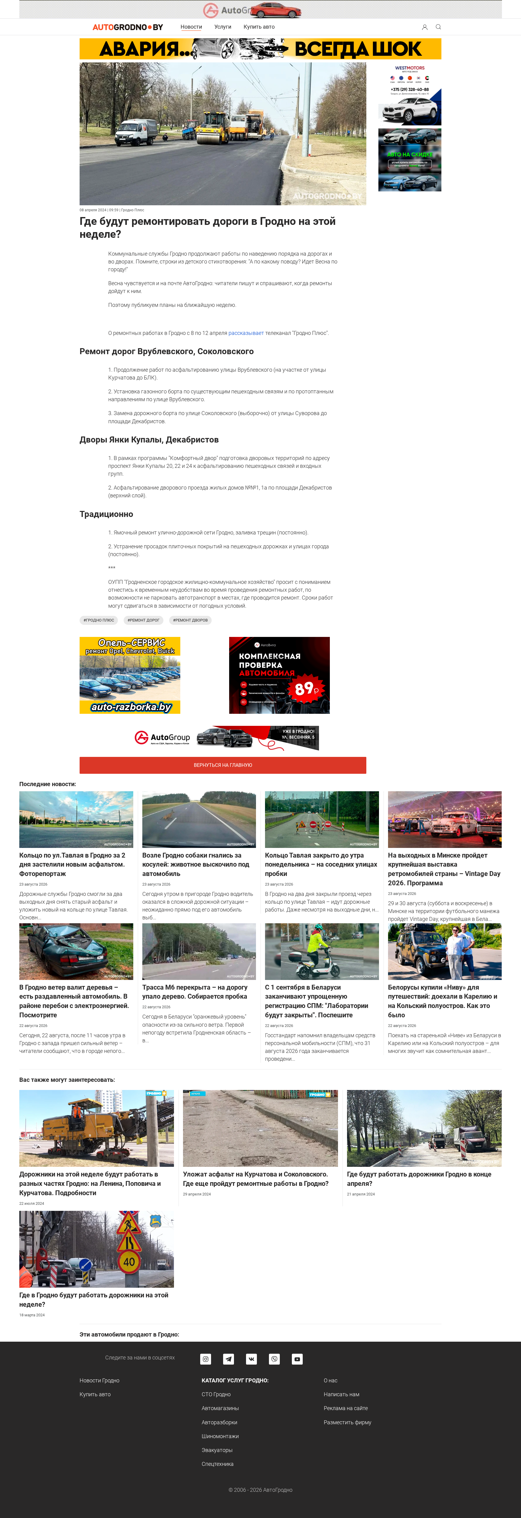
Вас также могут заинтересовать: (67, 1079)
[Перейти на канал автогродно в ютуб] (297, 1359)
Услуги (222, 27)
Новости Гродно (99, 1380)
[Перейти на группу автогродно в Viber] (274, 1359)
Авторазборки (219, 1422)
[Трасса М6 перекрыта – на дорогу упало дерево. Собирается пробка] (199, 951)
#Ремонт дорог (143, 620)
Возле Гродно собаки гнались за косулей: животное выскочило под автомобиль (195, 865)
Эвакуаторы (217, 1450)
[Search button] (425, 27)
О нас (330, 1380)
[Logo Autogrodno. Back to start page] (128, 26)
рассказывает (245, 333)
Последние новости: (47, 784)
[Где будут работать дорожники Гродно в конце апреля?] (424, 1128)
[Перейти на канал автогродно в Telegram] (228, 1359)
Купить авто (259, 27)
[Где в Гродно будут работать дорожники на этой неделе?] (96, 1249)
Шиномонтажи (220, 1436)
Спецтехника (218, 1464)
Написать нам (341, 1394)
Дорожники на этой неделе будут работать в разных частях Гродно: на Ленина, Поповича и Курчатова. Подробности (90, 1183)
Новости (191, 27)
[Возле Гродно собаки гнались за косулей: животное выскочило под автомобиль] (199, 819)
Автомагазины (220, 1408)
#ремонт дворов (190, 620)
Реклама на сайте (346, 1408)
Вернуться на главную (223, 765)
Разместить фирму (347, 1422)
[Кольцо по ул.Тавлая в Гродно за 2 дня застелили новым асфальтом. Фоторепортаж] (76, 819)
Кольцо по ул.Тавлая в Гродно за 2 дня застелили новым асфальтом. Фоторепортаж (72, 865)
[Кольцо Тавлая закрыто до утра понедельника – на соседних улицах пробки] (322, 819)
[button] (425, 26)
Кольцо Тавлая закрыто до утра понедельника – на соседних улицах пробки (321, 865)
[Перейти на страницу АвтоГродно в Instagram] (205, 1359)
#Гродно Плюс (99, 620)
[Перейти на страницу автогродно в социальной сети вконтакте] (251, 1359)
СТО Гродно (216, 1394)
